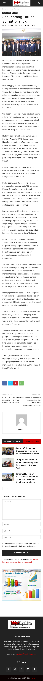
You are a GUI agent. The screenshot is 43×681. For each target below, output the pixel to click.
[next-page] (7, 488)
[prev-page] (3, 488)
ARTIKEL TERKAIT (13, 441)
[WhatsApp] (21, 383)
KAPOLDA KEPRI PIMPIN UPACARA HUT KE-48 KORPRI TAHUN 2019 (12, 400)
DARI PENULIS (32, 441)
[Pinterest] (15, 383)
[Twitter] (10, 383)
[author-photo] (21, 426)
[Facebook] (4, 383)
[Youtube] (34, 669)
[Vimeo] (28, 669)
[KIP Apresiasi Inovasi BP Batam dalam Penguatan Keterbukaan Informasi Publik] (8, 462)
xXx (33, 678)
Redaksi (10, 25)
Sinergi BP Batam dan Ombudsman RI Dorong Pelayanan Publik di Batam (28, 451)
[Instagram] (15, 669)
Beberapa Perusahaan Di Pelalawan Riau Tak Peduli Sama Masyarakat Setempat (31, 401)
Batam (5, 454)
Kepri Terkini (15, 9)
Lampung (15, 13)
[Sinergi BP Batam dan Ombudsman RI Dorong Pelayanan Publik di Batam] (8, 451)
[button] (4, 3)
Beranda (5, 9)
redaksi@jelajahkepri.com (27, 654)
